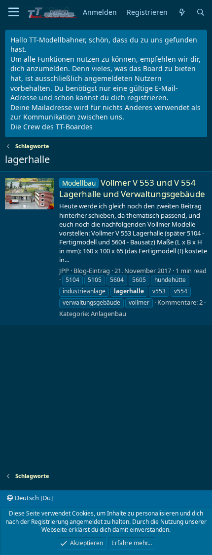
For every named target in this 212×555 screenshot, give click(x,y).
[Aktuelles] (182, 12)
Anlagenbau (108, 313)
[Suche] (200, 12)
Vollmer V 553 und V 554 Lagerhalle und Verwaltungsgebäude (132, 188)
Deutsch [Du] (33, 497)
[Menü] (13, 12)
